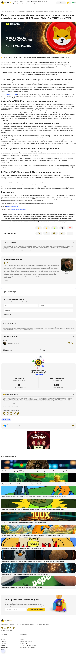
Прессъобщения (10, 11)
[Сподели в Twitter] (70, 233)
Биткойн (3, 639)
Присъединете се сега (36, 609)
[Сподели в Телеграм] (62, 233)
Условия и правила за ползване (28, 645)
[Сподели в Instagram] (46, 233)
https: (12, 206)
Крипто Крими (4, 647)
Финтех (3, 645)
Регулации (3, 641)
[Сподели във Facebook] (38, 233)
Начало (2, 11)
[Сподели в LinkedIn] (54, 233)
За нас (22, 637)
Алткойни (3, 637)
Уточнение (7, 419)
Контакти (22, 639)
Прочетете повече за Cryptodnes (10, 406)
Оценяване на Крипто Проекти (27, 647)
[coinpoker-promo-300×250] (38, 449)
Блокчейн (3, 643)
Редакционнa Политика (26, 641)
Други (2, 649)
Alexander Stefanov (13, 259)
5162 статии (67, 271)
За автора (6, 280)
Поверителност (24, 643)
